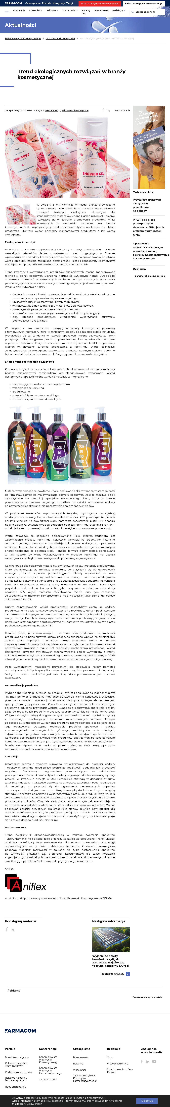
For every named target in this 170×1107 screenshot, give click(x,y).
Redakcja (117, 10)
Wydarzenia (68, 10)
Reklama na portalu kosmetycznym (16, 1064)
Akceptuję (147, 1100)
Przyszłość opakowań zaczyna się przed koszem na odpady (147, 205)
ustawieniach (34, 1103)
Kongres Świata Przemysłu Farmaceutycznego (50, 1071)
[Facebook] (142, 1061)
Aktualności (51, 110)
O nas (110, 1057)
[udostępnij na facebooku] (103, 110)
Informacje (19, 10)
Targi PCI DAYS (48, 1079)
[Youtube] (154, 1061)
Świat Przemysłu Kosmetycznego (144, 3)
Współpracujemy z (117, 1063)
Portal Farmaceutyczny (18, 1072)
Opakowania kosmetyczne (60, 38)
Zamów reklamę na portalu (150, 276)
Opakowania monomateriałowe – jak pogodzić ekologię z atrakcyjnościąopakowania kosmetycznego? (149, 251)
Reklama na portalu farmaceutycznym (16, 1079)
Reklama (51, 10)
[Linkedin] (147, 1061)
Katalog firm (86, 12)
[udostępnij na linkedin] (108, 110)
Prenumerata (101, 10)
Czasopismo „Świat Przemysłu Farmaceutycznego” (85, 1078)
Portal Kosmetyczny (17, 1057)
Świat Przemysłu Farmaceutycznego (100, 3)
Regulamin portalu (16, 1086)
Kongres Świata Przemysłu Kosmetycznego (48, 1060)
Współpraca (79, 1070)
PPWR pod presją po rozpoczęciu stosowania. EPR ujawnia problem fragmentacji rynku (149, 227)
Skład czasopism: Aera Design (120, 1070)
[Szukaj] (132, 12)
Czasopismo (35, 10)
